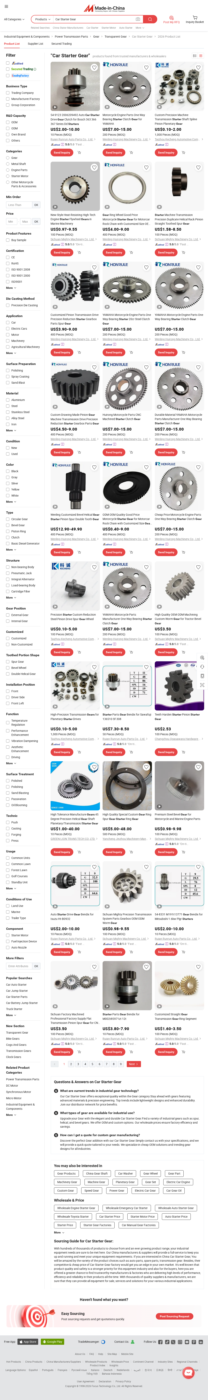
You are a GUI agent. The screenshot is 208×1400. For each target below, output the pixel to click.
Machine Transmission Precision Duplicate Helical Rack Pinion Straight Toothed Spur (179, 219)
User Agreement (85, 1381)
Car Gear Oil (173, 1190)
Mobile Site (127, 1354)
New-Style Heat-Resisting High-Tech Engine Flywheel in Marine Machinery (73, 219)
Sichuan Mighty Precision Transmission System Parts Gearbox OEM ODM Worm (127, 918)
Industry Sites (165, 1361)
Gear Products (66, 1173)
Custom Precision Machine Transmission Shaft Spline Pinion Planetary (176, 119)
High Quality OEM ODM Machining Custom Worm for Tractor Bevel (178, 619)
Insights (113, 1365)
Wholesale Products (96, 1361)
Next (132, 1064)
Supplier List (35, 43)
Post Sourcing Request (174, 1316)
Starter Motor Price (143, 1216)
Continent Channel (143, 1361)
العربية (137, 1370)
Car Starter (92, 27)
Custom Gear (65, 1190)
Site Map (112, 1354)
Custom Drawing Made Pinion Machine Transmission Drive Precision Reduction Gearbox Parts (75, 419)
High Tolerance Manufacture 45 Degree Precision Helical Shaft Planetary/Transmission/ (75, 818)
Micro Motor (14, 1098)
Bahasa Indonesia (112, 1373)
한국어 (148, 1370)
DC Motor (12, 1085)
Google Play (52, 1342)
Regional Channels (187, 1361)
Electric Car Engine (178, 1182)
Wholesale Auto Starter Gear (176, 1208)
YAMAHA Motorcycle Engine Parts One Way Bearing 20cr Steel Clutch (127, 319)
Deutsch (108, 1370)
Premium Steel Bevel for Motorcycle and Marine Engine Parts (177, 816)
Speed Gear (91, 1190)
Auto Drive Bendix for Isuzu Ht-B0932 (72, 916)
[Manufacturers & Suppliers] (104, 8)
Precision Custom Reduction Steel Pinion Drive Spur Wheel (73, 617)
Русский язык (79, 1370)
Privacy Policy (123, 1381)
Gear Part (174, 1173)
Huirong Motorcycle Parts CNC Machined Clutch (122, 417)
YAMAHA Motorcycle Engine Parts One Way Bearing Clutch (179, 317)
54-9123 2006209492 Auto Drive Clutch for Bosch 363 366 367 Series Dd (75, 119)
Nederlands (123, 1370)
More (57, 1232)
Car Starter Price (109, 1216)
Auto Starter (125, 27)
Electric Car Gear (145, 1190)
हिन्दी (170, 1370)
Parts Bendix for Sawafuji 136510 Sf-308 (127, 716)
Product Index (97, 1365)
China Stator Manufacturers (68, 27)
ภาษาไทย (182, 1370)
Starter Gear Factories (97, 1225)
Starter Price (65, 1225)
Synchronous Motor (18, 1092)
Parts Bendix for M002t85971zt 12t (121, 1016)
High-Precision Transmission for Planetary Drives (75, 716)
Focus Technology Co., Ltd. (106, 1386)
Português (47, 1370)
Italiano (95, 1370)
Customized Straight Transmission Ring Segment (176, 1016)
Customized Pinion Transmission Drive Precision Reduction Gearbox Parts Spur (75, 319)
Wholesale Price (120, 1361)
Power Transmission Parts (22, 1079)
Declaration (105, 1381)
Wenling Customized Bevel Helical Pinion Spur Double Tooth (75, 517)
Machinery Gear (67, 1182)
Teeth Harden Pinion (177, 716)
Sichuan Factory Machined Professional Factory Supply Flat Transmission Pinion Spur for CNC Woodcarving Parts (75, 1018)
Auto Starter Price (176, 1216)
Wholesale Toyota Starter (73, 1216)
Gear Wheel (150, 1173)
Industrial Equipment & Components (20, 1106)
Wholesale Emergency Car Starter (127, 1208)
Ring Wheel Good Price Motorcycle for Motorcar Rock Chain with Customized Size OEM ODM (127, 219)
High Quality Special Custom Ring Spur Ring (127, 816)
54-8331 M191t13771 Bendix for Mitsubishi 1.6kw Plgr (179, 916)
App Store (28, 1342)
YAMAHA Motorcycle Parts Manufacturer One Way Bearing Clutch (127, 619)
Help (100, 1354)
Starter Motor (109, 27)
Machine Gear (96, 1182)
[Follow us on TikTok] (167, 1342)
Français (62, 1370)
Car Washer (125, 1173)
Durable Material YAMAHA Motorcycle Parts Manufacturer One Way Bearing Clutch (178, 419)
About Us (80, 1354)
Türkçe (194, 1370)
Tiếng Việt (92, 1373)
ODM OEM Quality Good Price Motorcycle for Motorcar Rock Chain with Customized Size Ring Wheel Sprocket (127, 519)
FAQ (91, 1354)
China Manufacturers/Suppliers (64, 1361)
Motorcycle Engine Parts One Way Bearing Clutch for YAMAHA (124, 119)
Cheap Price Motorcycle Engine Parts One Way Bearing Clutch (178, 517)
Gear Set (150, 1182)
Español (33, 1370)
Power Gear (116, 1190)
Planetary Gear (125, 1182)
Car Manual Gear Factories (139, 1225)
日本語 (160, 1370)
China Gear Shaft (97, 1173)
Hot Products (13, 1361)
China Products (33, 1361)
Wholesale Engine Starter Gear (76, 1208)
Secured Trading (61, 43)
